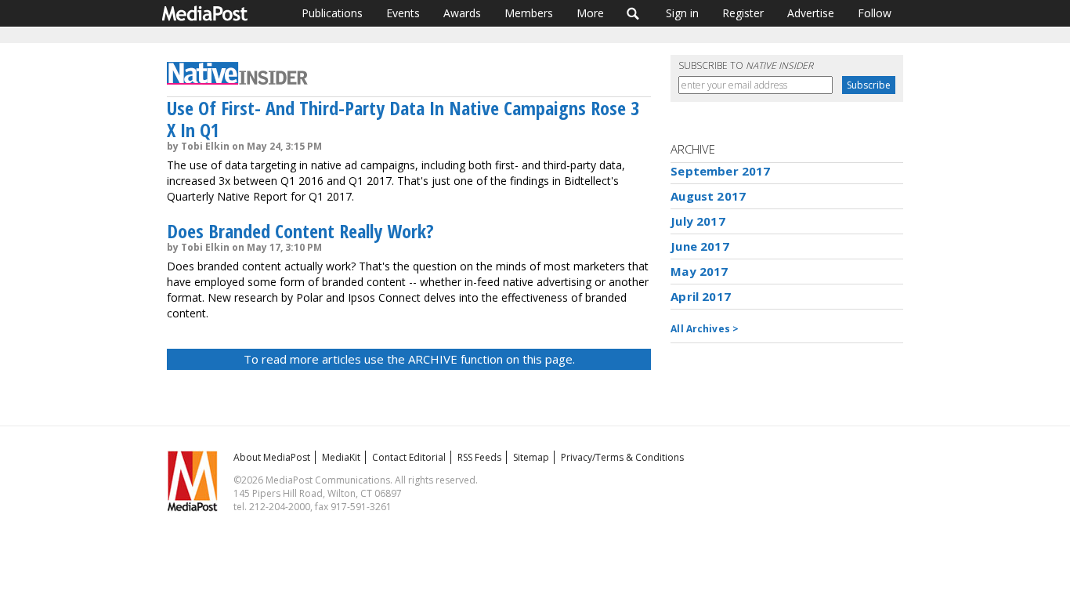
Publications (332, 12)
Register (743, 12)
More (590, 12)
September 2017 (720, 171)
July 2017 (698, 221)
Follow (874, 12)
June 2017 (699, 246)
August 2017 (708, 196)
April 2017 (701, 296)
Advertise (810, 12)
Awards (462, 12)
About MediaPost (271, 457)
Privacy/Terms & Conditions (622, 457)
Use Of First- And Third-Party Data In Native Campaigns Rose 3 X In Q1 (403, 119)
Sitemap (531, 457)
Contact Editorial (409, 457)
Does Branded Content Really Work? (300, 231)
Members (528, 12)
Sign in (682, 12)
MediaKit (341, 457)
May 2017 (699, 271)
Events (403, 12)
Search (633, 13)
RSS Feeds (479, 457)
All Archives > (705, 328)
